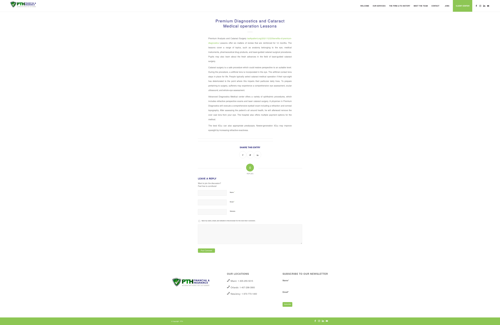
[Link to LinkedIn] (484, 6)
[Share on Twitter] (250, 154)
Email (232, 201)
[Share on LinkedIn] (257, 154)
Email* (286, 291)
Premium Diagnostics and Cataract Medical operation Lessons (250, 23)
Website (232, 211)
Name (232, 192)
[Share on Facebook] (242, 154)
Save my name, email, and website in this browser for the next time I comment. (228, 221)
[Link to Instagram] (480, 6)
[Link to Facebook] (476, 6)
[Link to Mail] (488, 6)
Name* (286, 280)
